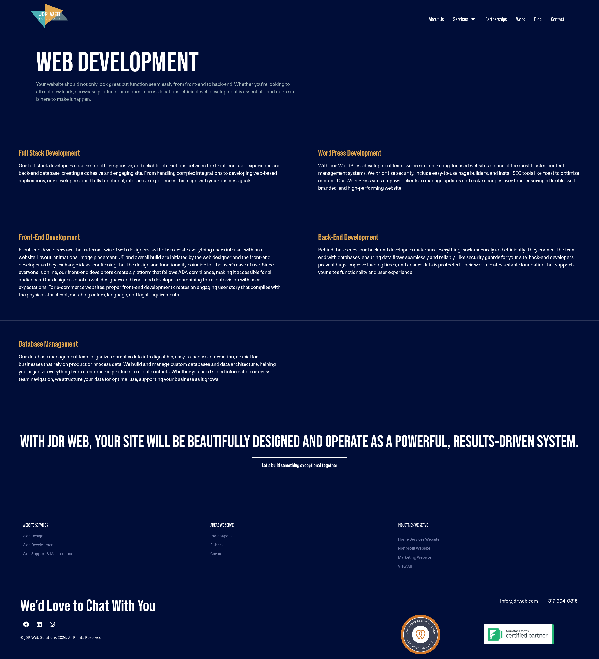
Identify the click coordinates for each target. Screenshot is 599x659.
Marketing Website (414, 557)
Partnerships (496, 19)
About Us (436, 19)
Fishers (216, 544)
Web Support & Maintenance (48, 553)
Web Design (33, 536)
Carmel (216, 553)
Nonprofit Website (414, 548)
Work (520, 19)
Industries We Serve (413, 525)
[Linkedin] (39, 624)
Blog (538, 19)
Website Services (35, 525)
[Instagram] (52, 624)
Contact (557, 19)
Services (460, 19)
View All (405, 566)
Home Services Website (418, 539)
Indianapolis (221, 536)
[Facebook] (26, 624)
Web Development (39, 544)
